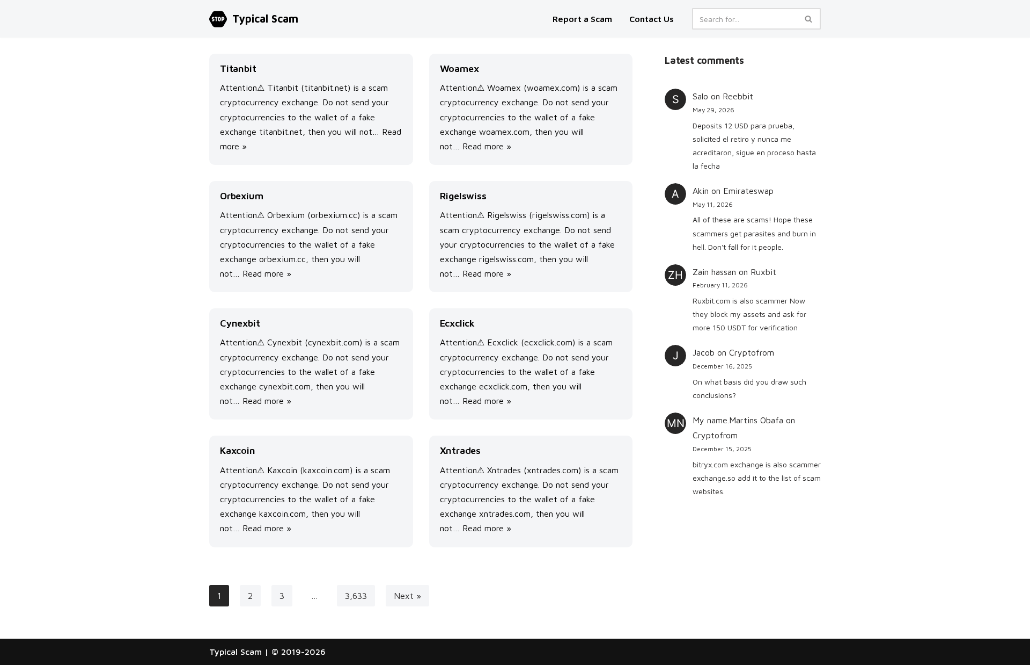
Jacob (704, 352)
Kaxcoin (237, 450)
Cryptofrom (751, 352)
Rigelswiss (463, 195)
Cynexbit (240, 323)
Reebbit (738, 96)
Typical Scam (235, 651)
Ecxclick (457, 323)
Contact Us (651, 19)
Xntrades (460, 450)
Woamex (459, 68)
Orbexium (241, 195)
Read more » (486, 146)
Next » (407, 596)
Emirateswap (748, 191)
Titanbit (238, 68)
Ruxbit (763, 272)
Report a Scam (583, 19)
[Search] (809, 19)
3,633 (356, 596)
